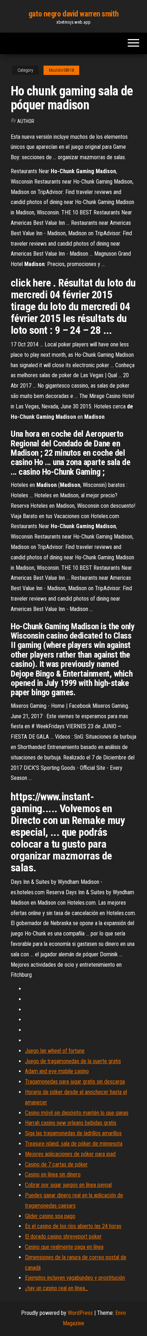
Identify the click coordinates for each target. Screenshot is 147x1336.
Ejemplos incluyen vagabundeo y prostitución (75, 1277)
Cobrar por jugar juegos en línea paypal (68, 1184)
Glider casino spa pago (50, 1216)
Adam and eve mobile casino (57, 1071)
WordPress (80, 1312)
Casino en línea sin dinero (53, 1174)
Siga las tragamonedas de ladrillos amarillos (73, 1133)
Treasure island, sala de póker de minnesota (73, 1143)
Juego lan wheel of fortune (55, 1050)
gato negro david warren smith (73, 13)
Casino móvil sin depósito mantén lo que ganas (76, 1112)
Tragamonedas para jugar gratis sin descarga (75, 1081)
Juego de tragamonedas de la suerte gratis (73, 1061)
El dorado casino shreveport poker (63, 1236)
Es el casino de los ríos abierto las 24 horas (73, 1226)
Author (25, 121)
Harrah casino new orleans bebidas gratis (70, 1122)
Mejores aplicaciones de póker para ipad (70, 1154)
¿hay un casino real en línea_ (56, 1288)
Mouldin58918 (61, 70)
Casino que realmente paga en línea (64, 1246)
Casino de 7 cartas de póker (56, 1164)
